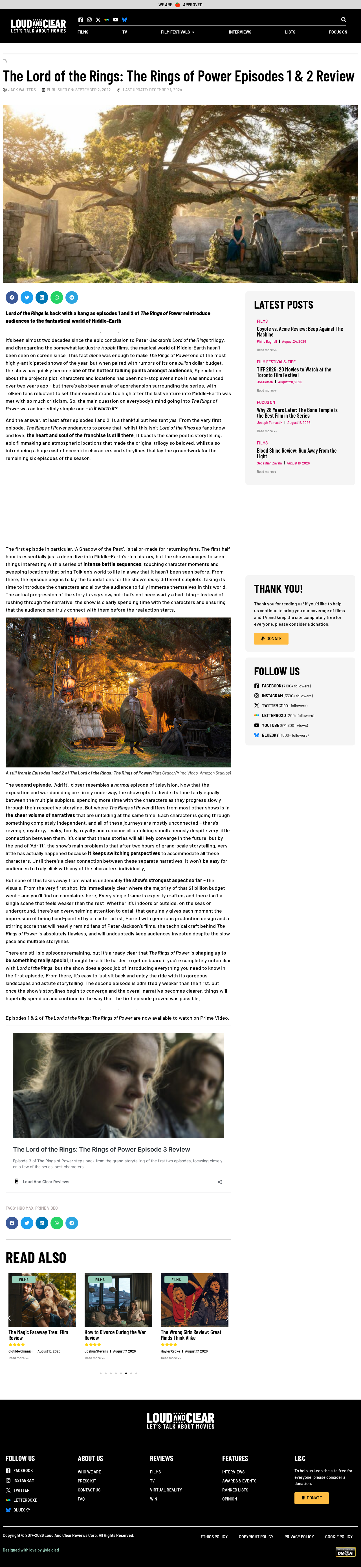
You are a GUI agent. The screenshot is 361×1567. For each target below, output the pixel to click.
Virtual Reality (166, 1490)
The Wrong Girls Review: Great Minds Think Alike (191, 1335)
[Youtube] (115, 19)
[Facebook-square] (80, 19)
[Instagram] (89, 19)
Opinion (229, 1499)
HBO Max (25, 1208)
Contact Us (89, 1490)
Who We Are (89, 1471)
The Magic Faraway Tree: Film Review (38, 1335)
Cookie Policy (339, 1536)
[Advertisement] (118, 505)
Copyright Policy (256, 1536)
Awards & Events (239, 1481)
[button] (343, 19)
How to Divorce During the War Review (115, 1335)
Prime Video (46, 1208)
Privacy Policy (299, 1536)
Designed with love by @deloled (31, 1550)
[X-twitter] (98, 19)
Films (155, 1471)
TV (5, 61)
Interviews (233, 1471)
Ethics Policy (214, 1536)
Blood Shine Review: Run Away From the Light (297, 453)
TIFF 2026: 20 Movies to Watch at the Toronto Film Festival (294, 372)
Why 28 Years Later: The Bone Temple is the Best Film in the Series (297, 412)
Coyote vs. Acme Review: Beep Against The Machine (300, 331)
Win (153, 1499)
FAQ (81, 1499)
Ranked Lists (235, 1490)
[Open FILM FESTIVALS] (193, 32)
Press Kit (87, 1481)
